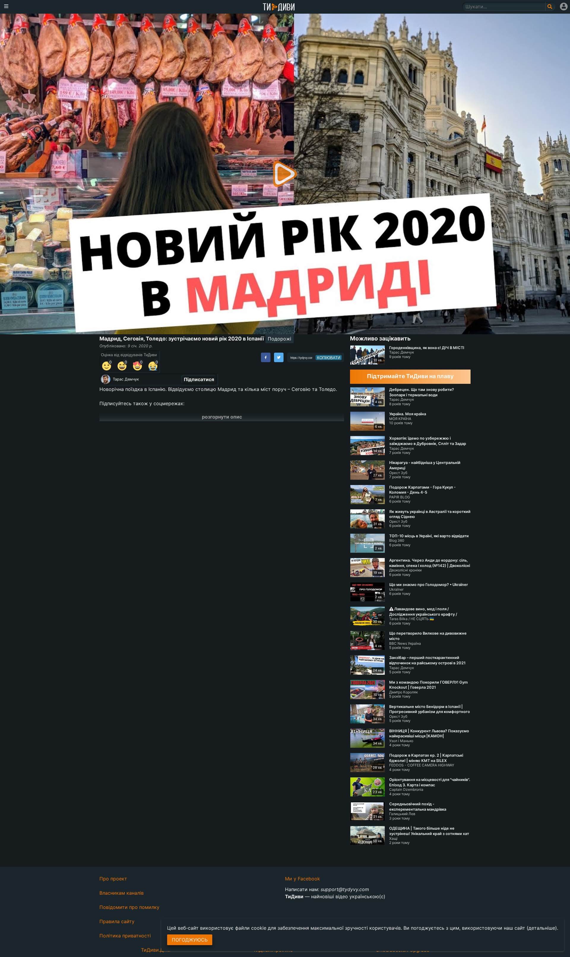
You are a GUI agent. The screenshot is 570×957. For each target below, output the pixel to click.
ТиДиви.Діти (155, 950)
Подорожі (279, 339)
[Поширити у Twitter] (279, 357)
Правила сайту (116, 921)
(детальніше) (542, 928)
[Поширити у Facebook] (265, 357)
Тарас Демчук (126, 379)
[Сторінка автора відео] (105, 379)
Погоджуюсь (190, 940)
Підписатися (199, 379)
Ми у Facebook (302, 879)
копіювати (328, 357)
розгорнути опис (222, 417)
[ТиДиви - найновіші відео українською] (278, 7)
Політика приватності (125, 936)
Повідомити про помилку (129, 907)
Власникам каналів (121, 893)
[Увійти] (564, 6)
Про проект (113, 879)
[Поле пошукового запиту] (550, 6)
